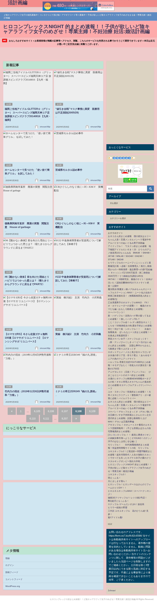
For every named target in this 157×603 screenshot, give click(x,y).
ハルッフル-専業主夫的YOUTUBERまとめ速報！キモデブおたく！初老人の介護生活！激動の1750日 (129, 365)
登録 (7, 558)
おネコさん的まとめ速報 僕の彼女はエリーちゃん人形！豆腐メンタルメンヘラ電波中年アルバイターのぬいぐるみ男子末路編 (129, 239)
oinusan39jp (45, 127)
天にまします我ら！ (117, 481)
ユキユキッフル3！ (117, 474)
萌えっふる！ (114, 478)
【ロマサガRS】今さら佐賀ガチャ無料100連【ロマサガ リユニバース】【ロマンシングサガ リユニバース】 (27, 338)
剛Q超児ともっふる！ (118, 501)
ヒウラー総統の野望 (117, 507)
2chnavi (111, 590)
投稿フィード (11, 572)
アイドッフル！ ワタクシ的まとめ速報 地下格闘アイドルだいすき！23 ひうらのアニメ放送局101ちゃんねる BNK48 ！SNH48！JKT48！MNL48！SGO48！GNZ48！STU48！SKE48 (130, 252)
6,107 (65, 411)
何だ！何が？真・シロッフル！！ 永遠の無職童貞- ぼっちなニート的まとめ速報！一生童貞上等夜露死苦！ (130, 332)
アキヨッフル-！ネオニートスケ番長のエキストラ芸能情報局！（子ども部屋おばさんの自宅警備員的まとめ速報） (130, 428)
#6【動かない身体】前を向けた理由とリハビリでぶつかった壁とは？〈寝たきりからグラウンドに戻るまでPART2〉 (27, 280)
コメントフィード (14, 579)
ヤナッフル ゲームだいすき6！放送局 (126, 504)
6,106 (51, 411)
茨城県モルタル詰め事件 (68, 170)
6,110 (33, 418)
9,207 (65, 418)
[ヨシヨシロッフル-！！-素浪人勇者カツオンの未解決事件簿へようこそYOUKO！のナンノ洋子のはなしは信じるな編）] (130, 438)
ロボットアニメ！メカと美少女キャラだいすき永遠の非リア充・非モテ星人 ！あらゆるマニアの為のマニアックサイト (129, 355)
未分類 (8, 104)
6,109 (92, 411)
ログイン (9, 565)
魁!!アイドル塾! (115, 517)
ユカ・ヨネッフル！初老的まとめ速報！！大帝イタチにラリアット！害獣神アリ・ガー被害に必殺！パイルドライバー (129, 395)
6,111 (46, 418)
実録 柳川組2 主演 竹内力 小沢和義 (78, 334)
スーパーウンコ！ (116, 312)
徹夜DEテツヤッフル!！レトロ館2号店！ (127, 498)
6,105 (37, 411)
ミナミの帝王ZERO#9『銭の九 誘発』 (76, 391)
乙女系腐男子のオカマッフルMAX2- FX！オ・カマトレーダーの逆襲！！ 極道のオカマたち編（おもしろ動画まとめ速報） (129, 305)
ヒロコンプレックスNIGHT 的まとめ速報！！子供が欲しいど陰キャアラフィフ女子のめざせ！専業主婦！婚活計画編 (130, 467)
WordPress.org (12, 586)
